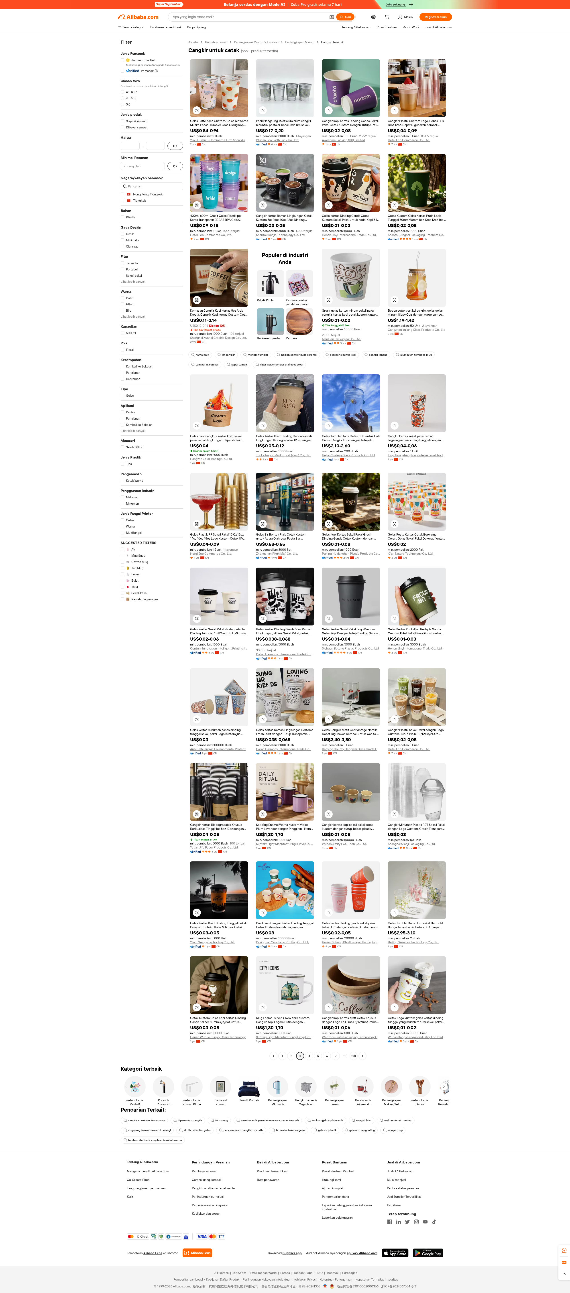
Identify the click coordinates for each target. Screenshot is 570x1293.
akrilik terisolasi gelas (197, 1130)
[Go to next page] (362, 1056)
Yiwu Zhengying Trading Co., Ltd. (212, 942)
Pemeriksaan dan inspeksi (210, 1205)
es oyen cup (395, 1130)
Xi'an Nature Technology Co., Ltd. (410, 553)
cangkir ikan (363, 1120)
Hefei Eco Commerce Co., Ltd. (409, 140)
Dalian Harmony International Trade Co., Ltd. (285, 654)
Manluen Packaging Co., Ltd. (341, 339)
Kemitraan (394, 1205)
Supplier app (292, 1253)
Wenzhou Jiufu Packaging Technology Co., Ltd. (351, 1037)
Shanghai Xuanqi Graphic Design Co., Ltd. (218, 337)
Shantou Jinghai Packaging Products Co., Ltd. (417, 235)
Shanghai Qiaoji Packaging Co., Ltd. (412, 844)
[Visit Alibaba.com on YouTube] (425, 1221)
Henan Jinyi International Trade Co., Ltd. (349, 235)
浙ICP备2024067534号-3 (398, 1286)
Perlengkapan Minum (299, 42)
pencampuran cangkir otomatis (243, 1130)
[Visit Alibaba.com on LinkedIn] (398, 1221)
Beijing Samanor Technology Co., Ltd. (413, 942)
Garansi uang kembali (206, 1179)
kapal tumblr (239, 364)
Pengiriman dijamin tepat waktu (213, 1188)
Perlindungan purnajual (208, 1196)
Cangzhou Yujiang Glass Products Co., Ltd (416, 329)
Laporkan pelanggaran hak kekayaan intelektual (347, 1207)
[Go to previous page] (273, 1056)
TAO (320, 1273)
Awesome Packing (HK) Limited (343, 140)
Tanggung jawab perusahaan (146, 1188)
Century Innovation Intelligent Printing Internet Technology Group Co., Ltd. (219, 648)
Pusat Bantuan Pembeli (338, 1171)
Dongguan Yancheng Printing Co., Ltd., (282, 942)
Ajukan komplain (333, 1188)
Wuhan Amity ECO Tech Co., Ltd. (344, 844)
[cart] (388, 17)
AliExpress (221, 1273)
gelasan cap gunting (362, 1130)
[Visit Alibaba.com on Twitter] (407, 1221)
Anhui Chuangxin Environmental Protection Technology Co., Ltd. (219, 749)
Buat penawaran (268, 1179)
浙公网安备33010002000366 (358, 1286)
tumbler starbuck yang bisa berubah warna (155, 1140)
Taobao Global (303, 1273)
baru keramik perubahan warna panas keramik (270, 1120)
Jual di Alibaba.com (400, 1171)
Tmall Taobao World (263, 1273)
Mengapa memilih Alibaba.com (148, 1171)
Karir (130, 1196)
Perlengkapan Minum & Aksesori (256, 42)
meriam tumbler (258, 354)
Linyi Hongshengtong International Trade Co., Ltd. (417, 455)
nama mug (202, 354)
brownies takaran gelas (290, 1130)
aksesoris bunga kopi (343, 354)
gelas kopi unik (327, 1130)
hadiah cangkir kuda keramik (299, 354)
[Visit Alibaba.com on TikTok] (434, 1221)
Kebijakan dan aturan (206, 1213)
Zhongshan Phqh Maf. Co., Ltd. (277, 553)
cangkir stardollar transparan (146, 1120)
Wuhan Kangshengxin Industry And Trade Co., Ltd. (417, 1037)
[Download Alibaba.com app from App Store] (395, 1252)
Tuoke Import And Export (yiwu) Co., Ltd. (283, 455)
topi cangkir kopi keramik (327, 1120)
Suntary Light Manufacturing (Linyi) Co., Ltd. (285, 844)
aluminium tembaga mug (416, 354)
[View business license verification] (325, 1286)
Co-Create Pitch (138, 1179)
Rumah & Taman (216, 42)
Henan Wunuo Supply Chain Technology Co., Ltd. (219, 1037)
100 (353, 1056)
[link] (564, 1250)
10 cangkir (228, 354)
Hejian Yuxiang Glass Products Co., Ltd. (348, 455)
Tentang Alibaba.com (142, 1162)
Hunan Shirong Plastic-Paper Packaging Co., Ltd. (351, 942)
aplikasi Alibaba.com (362, 1253)
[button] (331, 17)
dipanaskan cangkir (190, 1120)
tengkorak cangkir (207, 364)
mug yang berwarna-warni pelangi (149, 1130)
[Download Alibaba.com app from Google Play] (428, 1252)
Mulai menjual (396, 1179)
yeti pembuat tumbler (398, 1120)
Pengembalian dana (335, 1196)
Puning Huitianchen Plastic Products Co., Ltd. (351, 553)
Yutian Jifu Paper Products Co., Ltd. (214, 847)
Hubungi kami (331, 1179)
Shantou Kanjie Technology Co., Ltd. (280, 235)
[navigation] (152, 549)
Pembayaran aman (204, 1171)
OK (175, 146)
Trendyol (332, 1273)
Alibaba (193, 42)
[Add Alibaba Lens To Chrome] (197, 1252)
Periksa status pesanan (403, 1188)
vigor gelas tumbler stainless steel (281, 364)
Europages (349, 1273)
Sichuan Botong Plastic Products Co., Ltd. (350, 648)
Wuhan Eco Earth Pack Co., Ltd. (277, 140)
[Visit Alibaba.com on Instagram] (416, 1221)
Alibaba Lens (152, 1253)
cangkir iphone (378, 354)
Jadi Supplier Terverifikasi (404, 1196)
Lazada (285, 1273)
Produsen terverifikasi (272, 1171)
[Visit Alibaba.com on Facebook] (389, 1221)
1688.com (239, 1273)
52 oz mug (221, 1120)
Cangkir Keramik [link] (332, 42)
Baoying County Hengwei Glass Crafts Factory (351, 749)
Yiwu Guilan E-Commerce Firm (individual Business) (219, 140)
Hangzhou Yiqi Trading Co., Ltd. (211, 459)
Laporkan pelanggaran (337, 1217)
